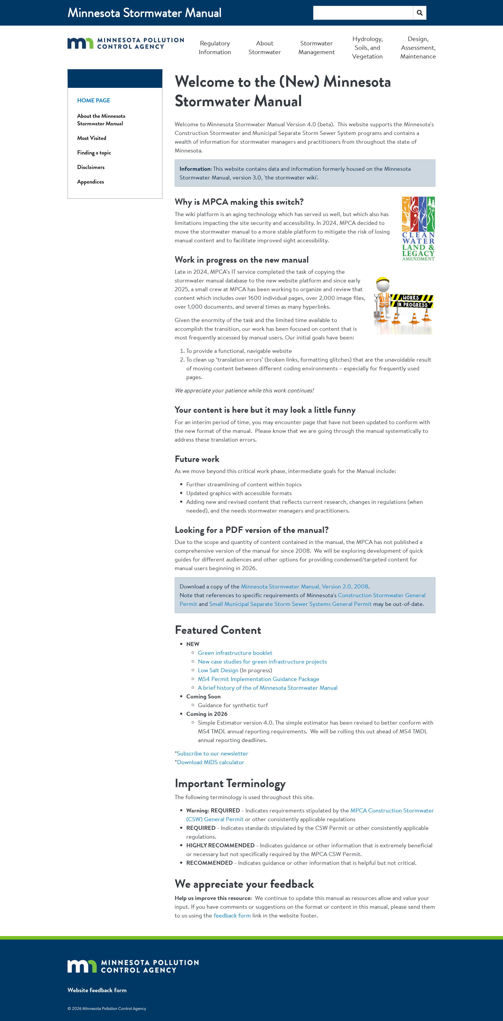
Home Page (93, 100)
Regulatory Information (215, 47)
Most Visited (91, 138)
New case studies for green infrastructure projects (262, 661)
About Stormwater (265, 47)
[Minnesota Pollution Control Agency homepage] (126, 47)
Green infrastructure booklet (235, 653)
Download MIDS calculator (210, 762)
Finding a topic (94, 152)
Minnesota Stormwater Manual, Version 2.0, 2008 (304, 586)
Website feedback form (97, 990)
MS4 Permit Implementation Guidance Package (258, 679)
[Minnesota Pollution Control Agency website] (133, 963)
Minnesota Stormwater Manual (145, 12)
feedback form (232, 915)
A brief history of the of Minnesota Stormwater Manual (268, 687)
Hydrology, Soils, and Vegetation (367, 47)
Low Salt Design (218, 670)
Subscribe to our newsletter (212, 753)
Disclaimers (91, 167)
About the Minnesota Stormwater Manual (101, 120)
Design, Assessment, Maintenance (418, 47)
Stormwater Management (316, 47)
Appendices (90, 181)
